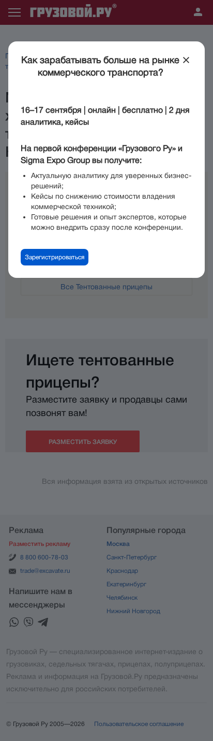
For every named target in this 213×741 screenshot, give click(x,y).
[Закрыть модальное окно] (186, 60)
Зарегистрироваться (54, 257)
